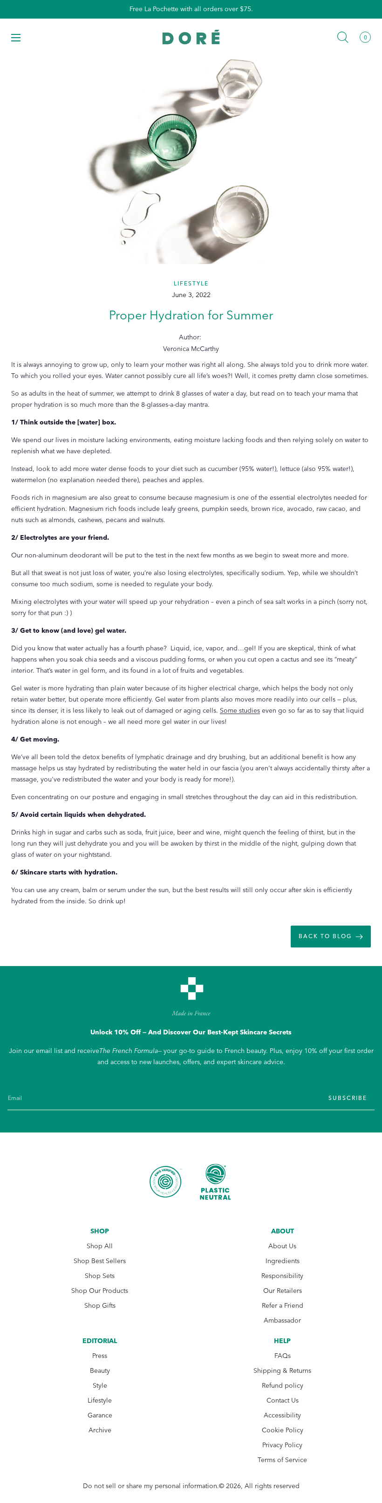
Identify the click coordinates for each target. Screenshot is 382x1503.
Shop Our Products (99, 1290)
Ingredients (283, 1261)
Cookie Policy (282, 1430)
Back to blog (325, 936)
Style (100, 1385)
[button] (15, 37)
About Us (282, 1246)
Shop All (100, 1246)
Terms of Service (282, 1460)
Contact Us (282, 1400)
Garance (100, 1415)
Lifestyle (100, 1400)
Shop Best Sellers (100, 1261)
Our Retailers (282, 1290)
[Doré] (191, 37)
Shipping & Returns (282, 1370)
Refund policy (282, 1385)
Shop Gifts (100, 1305)
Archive (100, 1430)
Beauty (100, 1370)
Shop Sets (100, 1275)
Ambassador (282, 1320)
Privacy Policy (282, 1445)
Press (99, 1355)
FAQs (282, 1355)
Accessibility (282, 1415)
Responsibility (282, 1275)
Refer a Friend (282, 1305)
